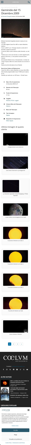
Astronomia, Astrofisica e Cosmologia (18, 384)
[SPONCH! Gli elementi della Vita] (5, 398)
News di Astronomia (15, 393)
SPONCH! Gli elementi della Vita (19, 395)
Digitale (8, 115)
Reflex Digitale (9, 120)
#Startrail (8, 100)
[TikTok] (20, 369)
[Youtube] (27, 369)
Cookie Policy (8, 442)
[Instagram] (7, 369)
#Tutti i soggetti (15, 100)
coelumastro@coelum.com (18, 366)
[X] (24, 369)
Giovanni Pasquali (6, 16)
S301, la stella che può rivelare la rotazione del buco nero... (19, 381)
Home (2, 7)
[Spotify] (14, 369)
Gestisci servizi (15, 425)
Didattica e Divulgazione (15, 397)
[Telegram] (17, 369)
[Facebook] (4, 369)
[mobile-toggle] (2, 2)
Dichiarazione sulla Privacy (18, 442)
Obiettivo (8, 106)
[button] (28, 410)
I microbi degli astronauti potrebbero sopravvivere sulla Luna (18, 389)
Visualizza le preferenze (15, 439)
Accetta (15, 430)
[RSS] (10, 369)
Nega (15, 434)
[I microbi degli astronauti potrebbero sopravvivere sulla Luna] (5, 390)
